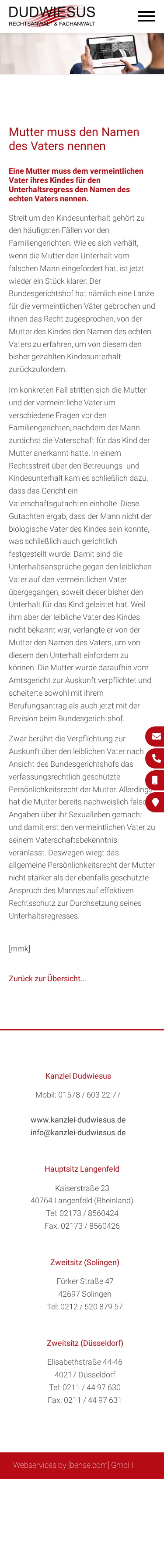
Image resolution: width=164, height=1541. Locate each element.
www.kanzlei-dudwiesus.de (78, 1119)
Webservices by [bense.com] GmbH (73, 1464)
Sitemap (38, 1488)
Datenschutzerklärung (76, 1497)
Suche (68, 1488)
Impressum (104, 1488)
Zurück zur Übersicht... (48, 978)
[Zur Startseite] (52, 24)
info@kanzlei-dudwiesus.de (78, 1132)
